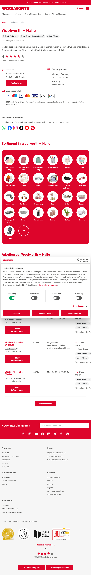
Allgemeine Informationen (11, 14)
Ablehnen (16, 313)
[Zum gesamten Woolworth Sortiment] (23, 230)
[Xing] (55, 433)
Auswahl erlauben (45, 313)
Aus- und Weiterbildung (55, 491)
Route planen (16, 83)
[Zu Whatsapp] (4, 128)
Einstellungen (78, 306)
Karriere (51, 472)
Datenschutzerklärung (10, 509)
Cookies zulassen (74, 313)
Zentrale (50, 484)
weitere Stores (45, 404)
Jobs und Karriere (53, 477)
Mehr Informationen (17, 330)
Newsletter (6, 477)
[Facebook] (42, 433)
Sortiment (6, 448)
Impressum (6, 505)
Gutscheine (6, 460)
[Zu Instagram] (15, 128)
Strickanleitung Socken (10, 456)
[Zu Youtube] (27, 128)
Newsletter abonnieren (16, 425)
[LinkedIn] (49, 433)
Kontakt (4, 484)
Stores (50, 448)
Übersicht (5, 453)
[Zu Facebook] (9, 128)
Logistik (50, 488)
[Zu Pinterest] (33, 128)
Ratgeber (5, 463)
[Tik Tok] (61, 433)
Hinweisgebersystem (60, 567)
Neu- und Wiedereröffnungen (55, 14)
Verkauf (50, 481)
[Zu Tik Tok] (21, 128)
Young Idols (6, 467)
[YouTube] (36, 433)
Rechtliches (7, 500)
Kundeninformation (9, 481)
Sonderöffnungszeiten (33, 14)
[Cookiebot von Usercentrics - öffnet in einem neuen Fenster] (78, 260)
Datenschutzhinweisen (48, 285)
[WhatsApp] (23, 433)
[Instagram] (30, 433)
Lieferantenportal (33, 567)
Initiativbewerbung (54, 495)
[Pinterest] (67, 433)
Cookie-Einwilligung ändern (12, 512)
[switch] (34, 298)
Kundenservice (9, 472)
